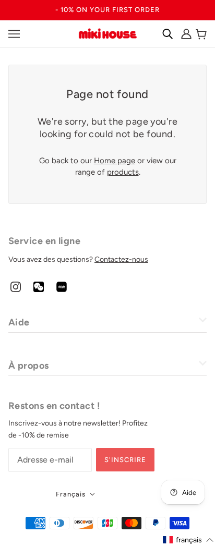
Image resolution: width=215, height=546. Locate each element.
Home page (114, 160)
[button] (188, 540)
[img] (15, 286)
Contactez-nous (121, 259)
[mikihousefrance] (107, 33)
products (123, 172)
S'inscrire (125, 460)
